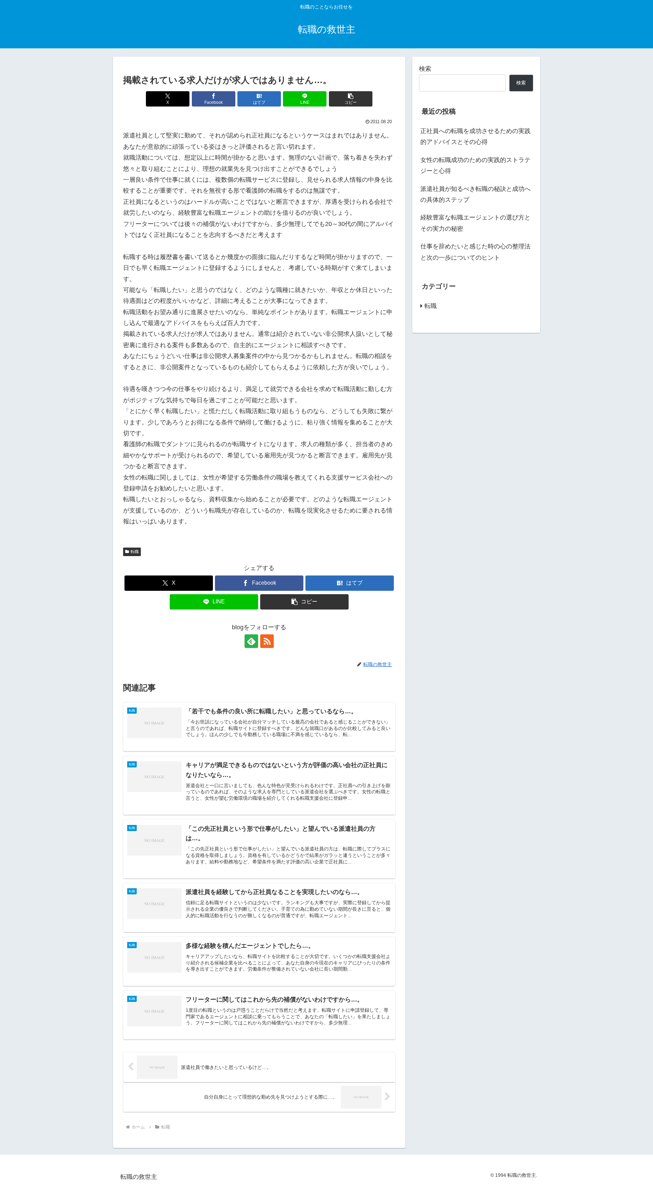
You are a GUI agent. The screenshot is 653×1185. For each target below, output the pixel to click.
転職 (135, 551)
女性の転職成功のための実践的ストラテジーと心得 (475, 165)
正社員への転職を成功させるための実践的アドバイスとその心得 (475, 136)
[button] (350, 99)
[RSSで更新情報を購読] (267, 641)
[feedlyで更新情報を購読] (251, 641)
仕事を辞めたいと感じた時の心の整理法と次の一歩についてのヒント (475, 252)
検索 (425, 68)
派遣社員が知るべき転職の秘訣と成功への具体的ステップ (475, 194)
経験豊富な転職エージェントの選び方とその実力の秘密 (475, 223)
